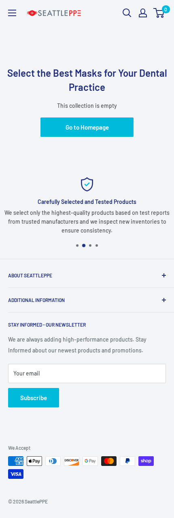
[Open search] (127, 12)
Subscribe (33, 397)
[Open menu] (12, 13)
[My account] (143, 12)
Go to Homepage (87, 127)
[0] (159, 13)
